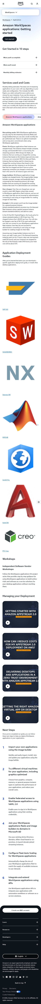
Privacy (5, 988)
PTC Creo (6, 551)
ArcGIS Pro (6, 480)
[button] (11, 12)
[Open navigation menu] (3, 3)
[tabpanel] (20, 184)
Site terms (12, 988)
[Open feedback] (39, 502)
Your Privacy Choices (9, 991)
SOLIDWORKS (7, 352)
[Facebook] (7, 977)
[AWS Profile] (37, 4)
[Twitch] (17, 977)
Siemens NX (6, 395)
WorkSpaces (6, 20)
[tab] (19, 117)
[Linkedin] (10, 977)
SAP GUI (5, 309)
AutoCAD (6, 523)
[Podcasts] (23, 977)
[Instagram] (13, 977)
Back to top (19, 983)
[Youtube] (20, 977)
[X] (3, 977)
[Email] (27, 977)
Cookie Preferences (9, 995)
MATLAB (5, 437)
